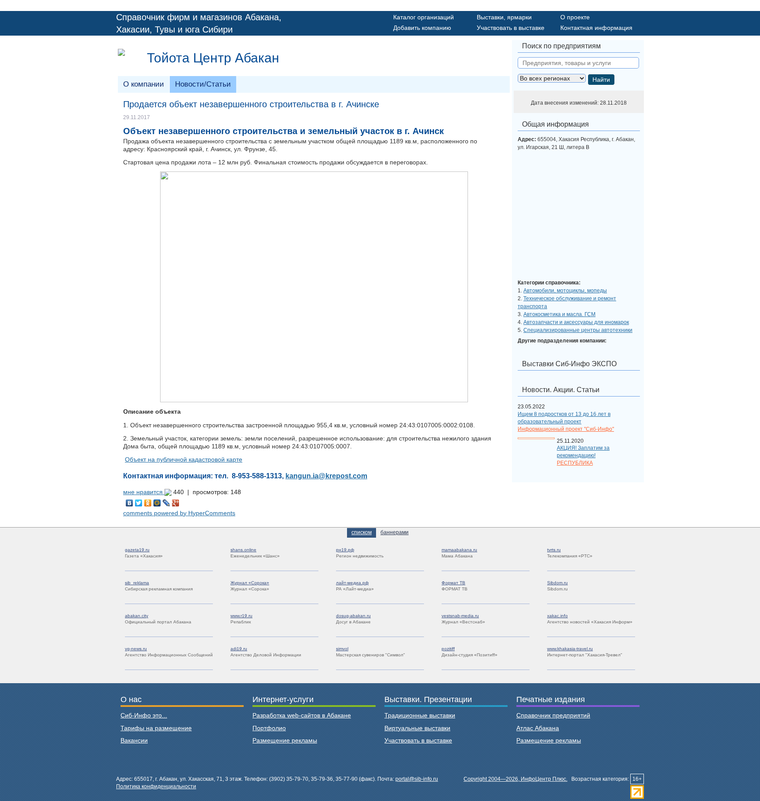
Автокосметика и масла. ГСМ (559, 314)
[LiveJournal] (166, 503)
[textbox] (578, 63)
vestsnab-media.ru (460, 615)
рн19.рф (345, 549)
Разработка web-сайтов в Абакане (301, 715)
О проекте (575, 17)
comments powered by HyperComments (179, 513)
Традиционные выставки (419, 715)
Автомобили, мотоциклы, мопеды (565, 291)
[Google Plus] (175, 503)
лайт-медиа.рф (352, 582)
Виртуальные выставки (417, 728)
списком (361, 532)
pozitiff (448, 648)
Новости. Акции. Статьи (560, 389)
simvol (342, 648)
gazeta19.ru (137, 549)
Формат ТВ (453, 582)
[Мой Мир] (157, 503)
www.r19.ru (241, 615)
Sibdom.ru (557, 582)
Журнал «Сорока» (249, 582)
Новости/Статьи (203, 84)
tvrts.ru (554, 549)
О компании (143, 84)
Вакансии (134, 740)
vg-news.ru (136, 648)
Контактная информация (596, 27)
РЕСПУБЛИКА (575, 463)
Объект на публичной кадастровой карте (183, 459)
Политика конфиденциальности (156, 786)
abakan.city (136, 615)
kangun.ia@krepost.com (326, 476)
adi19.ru (238, 648)
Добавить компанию (422, 27)
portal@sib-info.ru (416, 779)
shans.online (243, 549)
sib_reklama (137, 582)
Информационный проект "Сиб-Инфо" (566, 429)
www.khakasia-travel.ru (570, 648)
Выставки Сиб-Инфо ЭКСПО (569, 364)
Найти (601, 79)
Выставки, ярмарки (504, 17)
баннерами (394, 532)
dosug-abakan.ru (353, 615)
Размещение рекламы (284, 740)
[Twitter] (138, 503)
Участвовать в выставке (510, 27)
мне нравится (143, 491)
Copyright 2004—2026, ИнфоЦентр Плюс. (515, 779)
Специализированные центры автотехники (577, 330)
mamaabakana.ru (459, 549)
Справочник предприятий (553, 715)
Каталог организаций (423, 17)
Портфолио (269, 728)
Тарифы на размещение (156, 728)
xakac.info (557, 615)
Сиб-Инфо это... (144, 715)
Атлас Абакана (537, 728)
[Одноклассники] (148, 503)
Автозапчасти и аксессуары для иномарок (576, 322)
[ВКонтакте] (129, 503)
